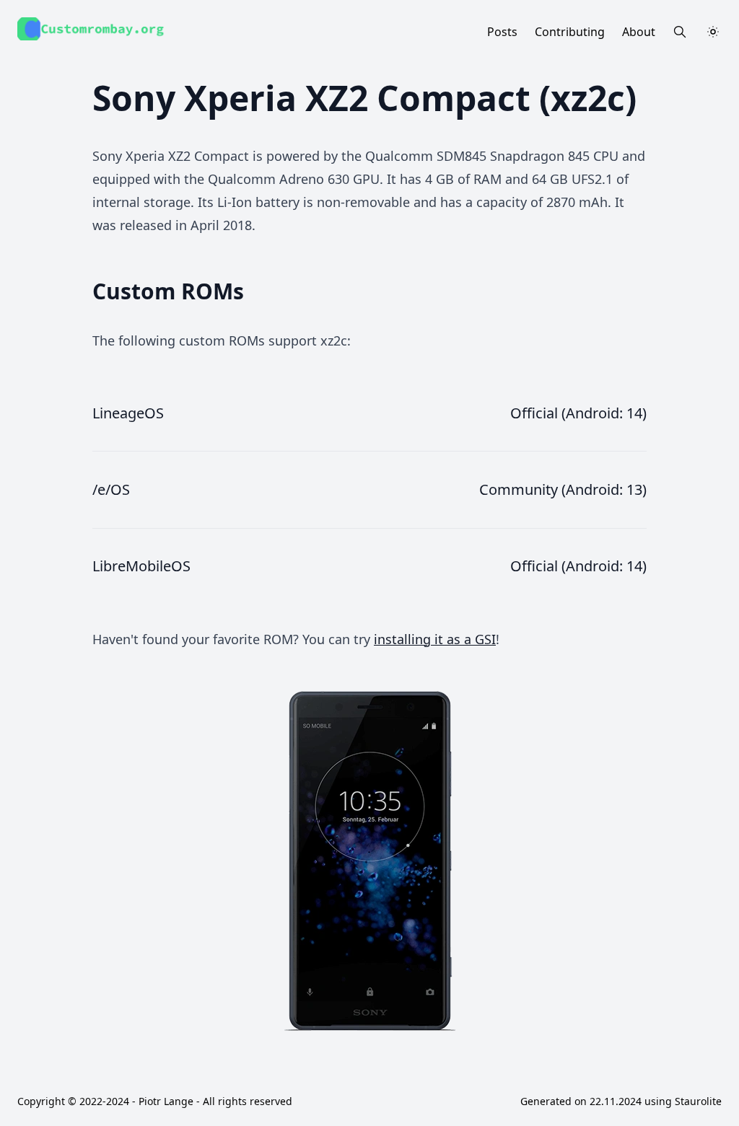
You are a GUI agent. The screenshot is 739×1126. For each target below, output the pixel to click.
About (638, 32)
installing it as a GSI (435, 639)
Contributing (570, 32)
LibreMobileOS (141, 566)
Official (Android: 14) (578, 413)
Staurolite (698, 1101)
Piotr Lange (166, 1101)
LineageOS (128, 413)
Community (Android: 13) (563, 489)
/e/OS (111, 489)
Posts (502, 32)
